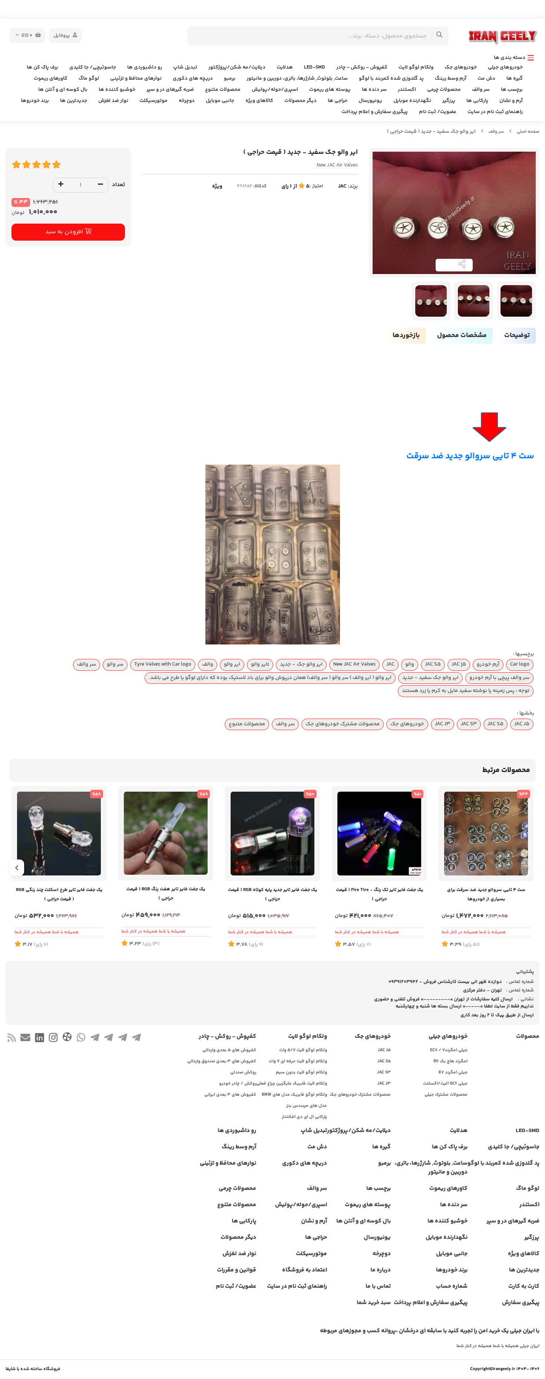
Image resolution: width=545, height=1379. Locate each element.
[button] (528, 868)
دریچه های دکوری (193, 79)
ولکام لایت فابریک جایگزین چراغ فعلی (291, 1084)
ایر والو (232, 664)
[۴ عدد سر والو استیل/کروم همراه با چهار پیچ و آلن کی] (486, 833)
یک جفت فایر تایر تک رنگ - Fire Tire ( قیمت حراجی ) (379, 894)
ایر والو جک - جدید (301, 664)
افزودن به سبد (65, 232)
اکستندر (407, 90)
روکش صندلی (243, 1073)
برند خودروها (35, 101)
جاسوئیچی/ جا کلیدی (92, 67)
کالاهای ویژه (259, 101)
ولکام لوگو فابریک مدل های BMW (294, 1095)
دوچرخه (187, 101)
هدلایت (285, 67)
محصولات (527, 1036)
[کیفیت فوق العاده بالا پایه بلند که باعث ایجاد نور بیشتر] (165, 833)
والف (207, 664)
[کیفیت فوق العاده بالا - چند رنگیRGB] (58, 833)
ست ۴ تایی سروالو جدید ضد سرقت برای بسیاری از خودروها (486, 894)
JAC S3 (469, 724)
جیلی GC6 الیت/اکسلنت (445, 1084)
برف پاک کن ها (42, 67)
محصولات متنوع (223, 90)
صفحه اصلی (528, 131)
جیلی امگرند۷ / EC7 (449, 1050)
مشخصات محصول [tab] (462, 335)
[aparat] (67, 1038)
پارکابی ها (477, 101)
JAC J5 (521, 724)
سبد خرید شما (374, 1303)
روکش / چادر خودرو (237, 1084)
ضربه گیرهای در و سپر (170, 90)
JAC (342, 186)
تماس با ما (378, 1286)
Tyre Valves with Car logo (162, 664)
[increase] (60, 185)
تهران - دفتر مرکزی (482, 990)
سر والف (481, 90)
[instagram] (53, 1039)
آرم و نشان (511, 101)
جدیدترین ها (73, 101)
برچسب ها (512, 90)
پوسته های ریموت (330, 90)
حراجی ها (337, 101)
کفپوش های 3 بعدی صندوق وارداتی (221, 1061)
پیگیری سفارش (520, 1303)
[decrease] (100, 185)
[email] (25, 1039)
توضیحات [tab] (517, 335)
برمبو (229, 79)
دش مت (486, 79)
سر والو (115, 664)
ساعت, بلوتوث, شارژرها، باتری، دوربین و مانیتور (297, 79)
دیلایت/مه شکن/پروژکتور (236, 67)
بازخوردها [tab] (406, 335)
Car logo (519, 664)
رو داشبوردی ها (144, 67)
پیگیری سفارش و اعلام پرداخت (374, 112)
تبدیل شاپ (185, 67)
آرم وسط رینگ (450, 79)
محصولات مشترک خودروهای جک (342, 724)
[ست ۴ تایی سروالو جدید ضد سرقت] (272, 554)
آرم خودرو (488, 664)
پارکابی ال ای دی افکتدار (304, 1117)
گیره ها (514, 79)
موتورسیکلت (153, 101)
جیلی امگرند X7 (453, 1073)
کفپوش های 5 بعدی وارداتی (229, 1050)
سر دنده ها (374, 90)
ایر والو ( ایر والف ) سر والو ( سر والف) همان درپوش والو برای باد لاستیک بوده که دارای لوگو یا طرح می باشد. (270, 678)
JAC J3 (442, 724)
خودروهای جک (461, 67)
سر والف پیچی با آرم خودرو (499, 678)
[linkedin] (39, 1039)
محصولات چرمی (444, 90)
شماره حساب (452, 1286)
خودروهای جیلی (505, 67)
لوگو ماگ (89, 79)
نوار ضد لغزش (113, 101)
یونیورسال (370, 101)
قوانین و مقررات (236, 1270)
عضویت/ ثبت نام (437, 112)
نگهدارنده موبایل (412, 101)
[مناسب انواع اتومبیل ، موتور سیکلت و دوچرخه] (272, 833)
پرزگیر (448, 101)
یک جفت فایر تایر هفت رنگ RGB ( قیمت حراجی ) (165, 893)
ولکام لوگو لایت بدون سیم (301, 1073)
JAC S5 (433, 664)
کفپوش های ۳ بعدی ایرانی (230, 1095)
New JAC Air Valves (354, 664)
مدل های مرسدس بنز (306, 1106)
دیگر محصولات (300, 101)
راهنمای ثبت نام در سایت (495, 112)
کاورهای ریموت (50, 79)
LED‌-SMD (314, 67)
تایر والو (260, 664)
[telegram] (136, 1039)
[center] (439, 35)
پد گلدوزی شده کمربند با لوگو (391, 79)
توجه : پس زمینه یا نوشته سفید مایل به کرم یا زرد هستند (465, 691)
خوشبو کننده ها (117, 90)
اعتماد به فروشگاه (304, 1270)
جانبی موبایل (220, 101)
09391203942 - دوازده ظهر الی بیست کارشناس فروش (445, 982)
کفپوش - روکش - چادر (361, 67)
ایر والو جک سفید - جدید (430, 678)
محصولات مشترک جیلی (446, 1095)
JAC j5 (459, 664)
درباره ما (380, 1270)
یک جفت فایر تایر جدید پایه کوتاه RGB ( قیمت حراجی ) (272, 894)
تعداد (118, 185)
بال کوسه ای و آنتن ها (62, 90)
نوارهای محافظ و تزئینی (136, 79)
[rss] (12, 1039)
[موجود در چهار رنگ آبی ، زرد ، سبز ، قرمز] (379, 833)
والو (409, 664)
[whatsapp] (81, 1039)
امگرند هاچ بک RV (450, 1061)
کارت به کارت (523, 1286)
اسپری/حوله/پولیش (275, 90)
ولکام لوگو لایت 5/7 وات (303, 1050)
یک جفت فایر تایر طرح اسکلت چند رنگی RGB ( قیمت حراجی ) (59, 894)
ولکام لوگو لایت (416, 67)
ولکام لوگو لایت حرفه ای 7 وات (298, 1061)
